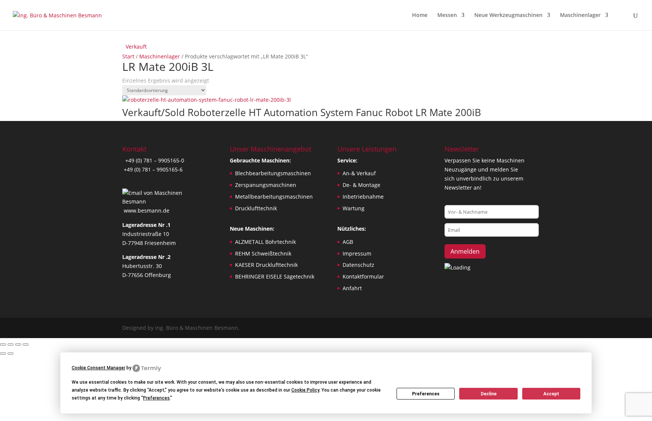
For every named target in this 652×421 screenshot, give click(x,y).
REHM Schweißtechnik (263, 253)
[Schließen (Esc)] (26, 344)
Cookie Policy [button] (305, 390)
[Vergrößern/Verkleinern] (3, 344)
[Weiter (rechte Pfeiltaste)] (11, 353)
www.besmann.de (146, 210)
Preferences (426, 394)
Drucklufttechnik (256, 208)
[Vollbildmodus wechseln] (11, 344)
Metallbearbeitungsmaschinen (274, 196)
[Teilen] (18, 344)
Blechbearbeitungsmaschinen (273, 173)
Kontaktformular (363, 276)
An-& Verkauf (359, 173)
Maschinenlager (580, 15)
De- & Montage (361, 184)
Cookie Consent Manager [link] (98, 367)
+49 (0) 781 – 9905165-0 (154, 160)
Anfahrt (352, 288)
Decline (489, 394)
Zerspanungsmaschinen (265, 184)
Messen (447, 15)
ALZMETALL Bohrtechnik (265, 241)
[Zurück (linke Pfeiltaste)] (3, 353)
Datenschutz (358, 264)
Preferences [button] (156, 398)
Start (128, 56)
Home (419, 15)
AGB (348, 241)
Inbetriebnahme (363, 196)
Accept (551, 394)
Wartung (353, 208)
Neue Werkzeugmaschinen (508, 15)
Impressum (357, 253)
